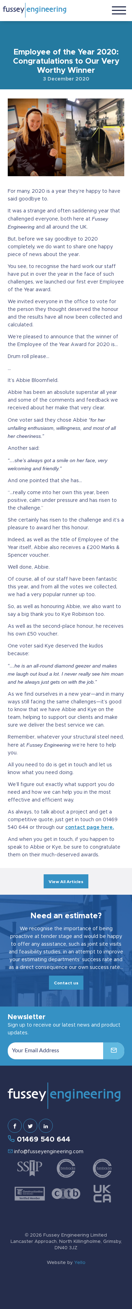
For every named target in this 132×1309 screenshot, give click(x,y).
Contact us (66, 983)
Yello (80, 1262)
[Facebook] (15, 1126)
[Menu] (119, 9)
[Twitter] (30, 1126)
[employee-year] (66, 136)
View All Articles (66, 882)
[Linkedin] (46, 1126)
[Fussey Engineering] (34, 10)
